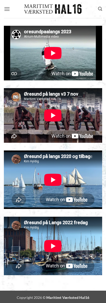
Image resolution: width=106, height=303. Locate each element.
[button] (7, 9)
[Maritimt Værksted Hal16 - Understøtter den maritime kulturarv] (53, 9)
